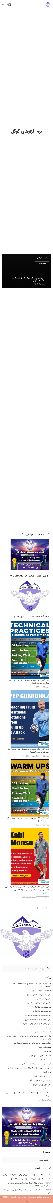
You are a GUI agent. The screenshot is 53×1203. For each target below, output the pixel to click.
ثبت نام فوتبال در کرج (43, 1032)
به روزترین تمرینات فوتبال (42, 1076)
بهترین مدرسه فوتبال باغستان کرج (39, 1002)
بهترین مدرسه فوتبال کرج (42, 1007)
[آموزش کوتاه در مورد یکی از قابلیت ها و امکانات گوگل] (26, 271)
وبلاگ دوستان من (44, 1100)
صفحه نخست (46, 1059)
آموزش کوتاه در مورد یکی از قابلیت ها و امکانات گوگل (27, 279)
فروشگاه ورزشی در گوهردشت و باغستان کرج (35, 1063)
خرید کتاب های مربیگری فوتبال (40, 1055)
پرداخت (48, 1027)
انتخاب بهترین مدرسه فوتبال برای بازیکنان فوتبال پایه (32, 1043)
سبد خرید (47, 1051)
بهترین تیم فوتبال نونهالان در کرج (39, 994)
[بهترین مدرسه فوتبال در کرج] (48, 4)
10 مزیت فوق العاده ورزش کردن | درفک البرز (27, 1178)
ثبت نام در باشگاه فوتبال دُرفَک (40, 1080)
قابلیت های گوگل (42, 258)
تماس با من (47, 1088)
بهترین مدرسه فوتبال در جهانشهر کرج (37, 1015)
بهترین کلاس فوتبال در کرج (41, 998)
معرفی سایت (42, 263)
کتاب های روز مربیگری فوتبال (40, 1084)
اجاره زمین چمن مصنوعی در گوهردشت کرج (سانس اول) (22, 1174)
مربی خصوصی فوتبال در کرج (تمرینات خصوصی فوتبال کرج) (29, 1068)
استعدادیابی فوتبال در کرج (41, 990)
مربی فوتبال (47, 1072)
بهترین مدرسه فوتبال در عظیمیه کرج (38, 1019)
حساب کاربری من (44, 1047)
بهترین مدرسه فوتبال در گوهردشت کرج (37, 1023)
